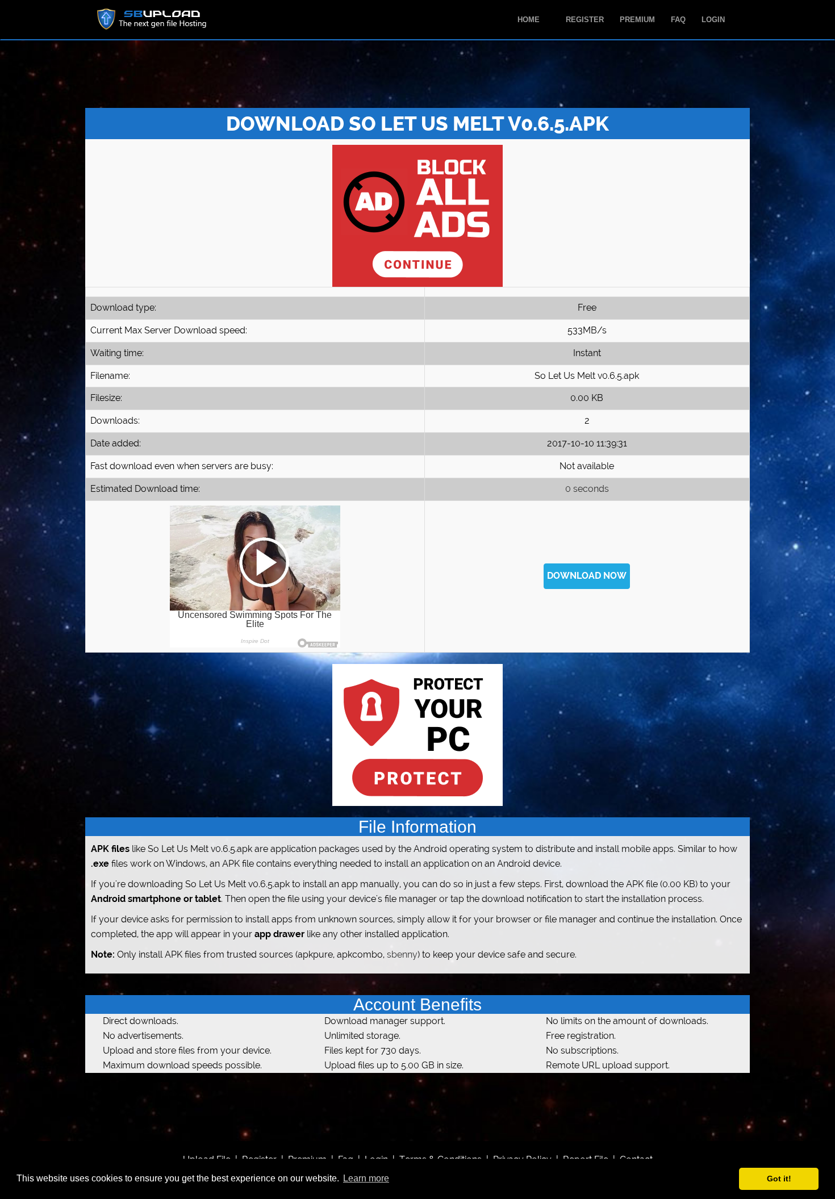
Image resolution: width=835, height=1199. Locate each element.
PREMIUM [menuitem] (637, 19)
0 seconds (587, 488)
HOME (529, 19)
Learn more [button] (366, 1178)
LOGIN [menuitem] (713, 19)
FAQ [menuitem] (678, 19)
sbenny (402, 954)
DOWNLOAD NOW (587, 575)
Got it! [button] (779, 1178)
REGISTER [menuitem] (585, 19)
